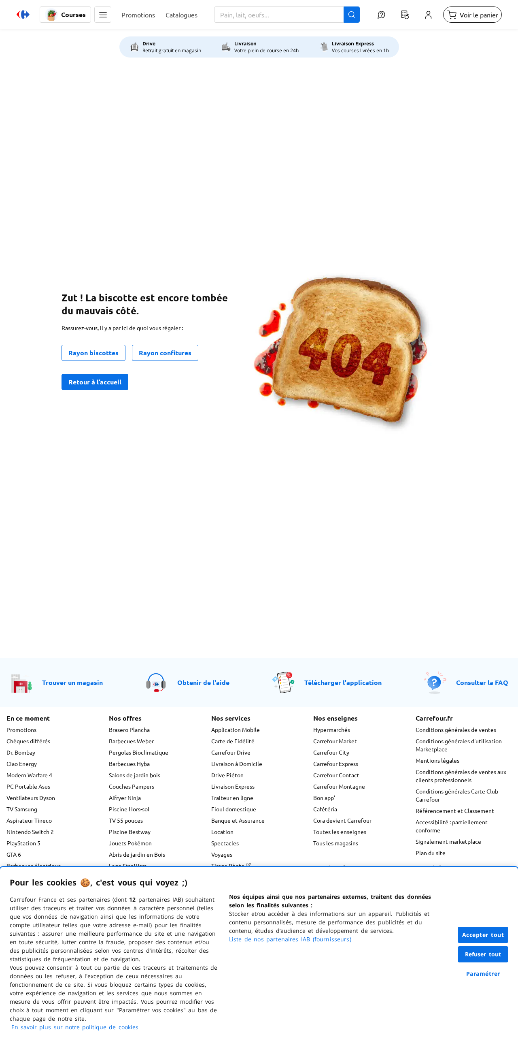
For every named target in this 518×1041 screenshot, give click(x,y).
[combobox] (287, 14)
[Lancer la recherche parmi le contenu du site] (351, 14)
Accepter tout (483, 935)
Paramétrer (483, 973)
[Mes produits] (404, 14)
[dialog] (259, 954)
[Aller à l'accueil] (23, 14)
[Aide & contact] (381, 14)
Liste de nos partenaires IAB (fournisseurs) (290, 939)
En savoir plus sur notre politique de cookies (74, 1027)
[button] (102, 14)
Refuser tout (483, 954)
